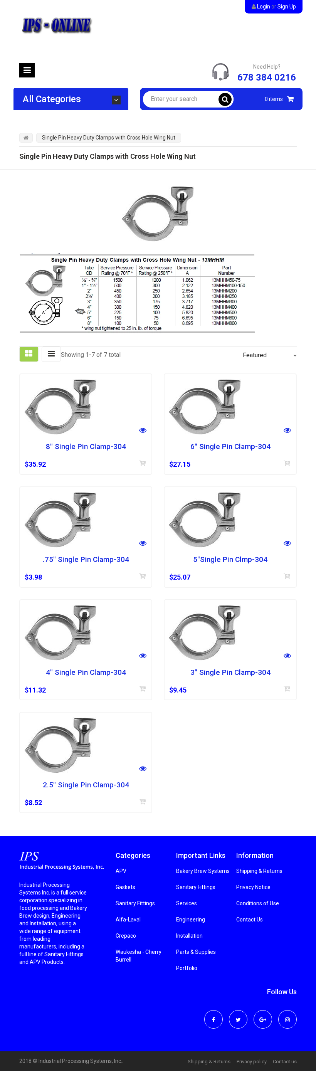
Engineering (190, 919)
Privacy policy (252, 1061)
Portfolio (186, 968)
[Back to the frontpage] (26, 138)
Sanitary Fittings (135, 903)
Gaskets (125, 887)
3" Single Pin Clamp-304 (230, 672)
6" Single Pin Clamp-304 (230, 446)
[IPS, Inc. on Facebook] (213, 1014)
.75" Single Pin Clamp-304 (86, 559)
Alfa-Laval (128, 919)
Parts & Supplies (196, 952)
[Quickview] (143, 431)
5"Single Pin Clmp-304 (230, 559)
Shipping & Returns (259, 871)
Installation (189, 936)
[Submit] (143, 463)
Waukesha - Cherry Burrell (138, 956)
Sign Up (286, 6)
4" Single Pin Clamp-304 (86, 672)
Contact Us (249, 919)
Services (186, 903)
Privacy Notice (253, 887)
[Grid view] (29, 354)
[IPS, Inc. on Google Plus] (263, 1014)
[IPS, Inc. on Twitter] (238, 1014)
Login (263, 6)
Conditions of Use (257, 903)
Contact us (285, 1061)
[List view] (51, 354)
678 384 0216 (266, 77)
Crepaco (126, 936)
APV (121, 871)
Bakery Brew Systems (203, 871)
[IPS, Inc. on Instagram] (287, 1014)
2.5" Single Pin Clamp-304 (86, 785)
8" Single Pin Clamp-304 (86, 446)
